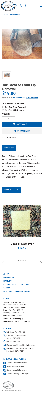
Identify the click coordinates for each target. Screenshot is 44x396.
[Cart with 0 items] (26, 5)
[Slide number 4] (25, 260)
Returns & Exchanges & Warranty (17, 291)
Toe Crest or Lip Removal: (13, 103)
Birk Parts (7, 281)
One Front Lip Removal (15, 110)
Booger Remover (22, 243)
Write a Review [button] (32, 98)
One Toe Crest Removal (15, 107)
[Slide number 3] (23, 260)
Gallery (6, 288)
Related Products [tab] (11, 190)
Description (9, 148)
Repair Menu (8, 277)
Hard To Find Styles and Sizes (16, 284)
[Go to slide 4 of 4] (3, 263)
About (6, 274)
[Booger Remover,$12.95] (22, 221)
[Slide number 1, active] (18, 260)
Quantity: (6, 114)
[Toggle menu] (41, 6)
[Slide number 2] (20, 260)
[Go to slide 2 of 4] (41, 263)
